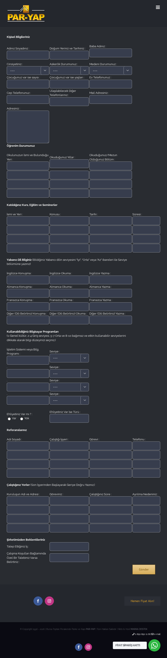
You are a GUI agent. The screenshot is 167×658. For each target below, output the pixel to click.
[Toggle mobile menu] (158, 7)
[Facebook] (38, 601)
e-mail (157, 634)
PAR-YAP (90, 629)
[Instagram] (49, 601)
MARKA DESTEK (139, 629)
